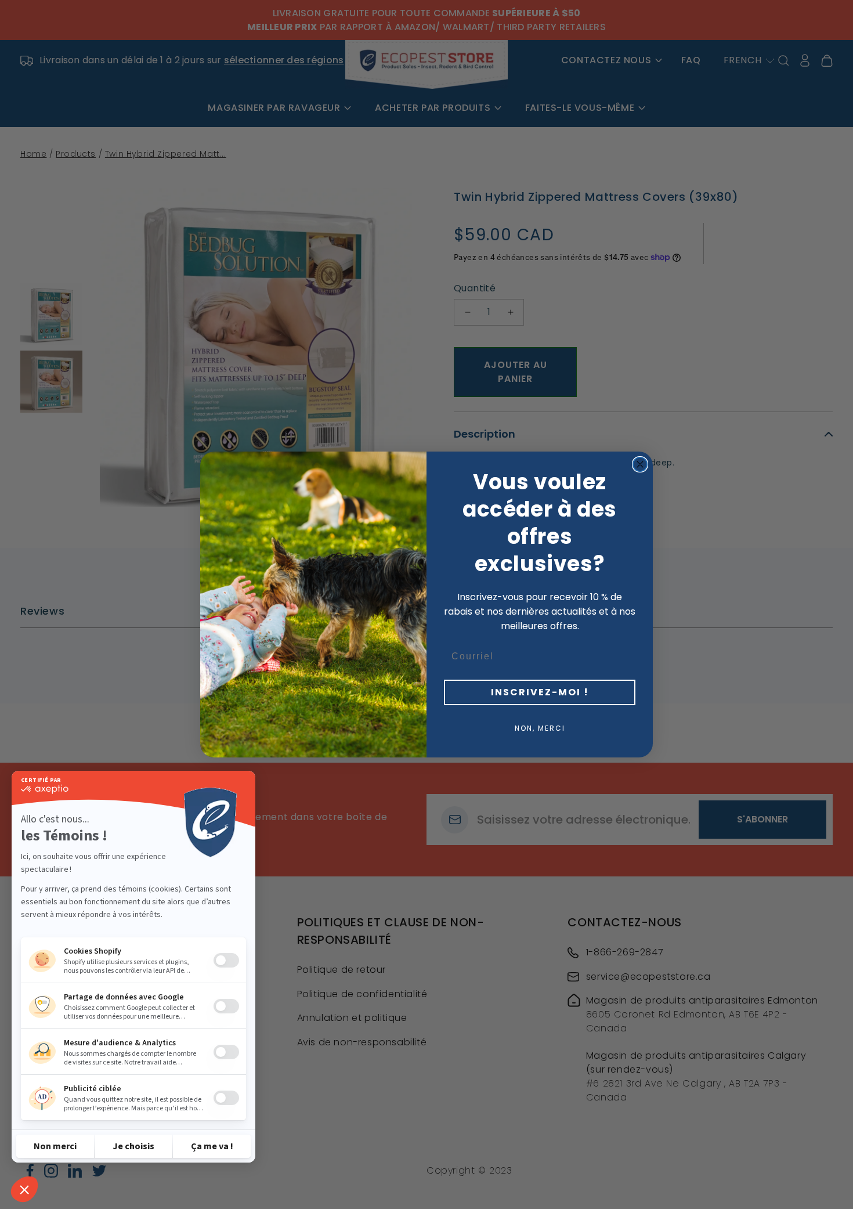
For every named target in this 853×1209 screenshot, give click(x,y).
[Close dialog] (640, 464)
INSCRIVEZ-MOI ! (540, 692)
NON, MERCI (540, 728)
